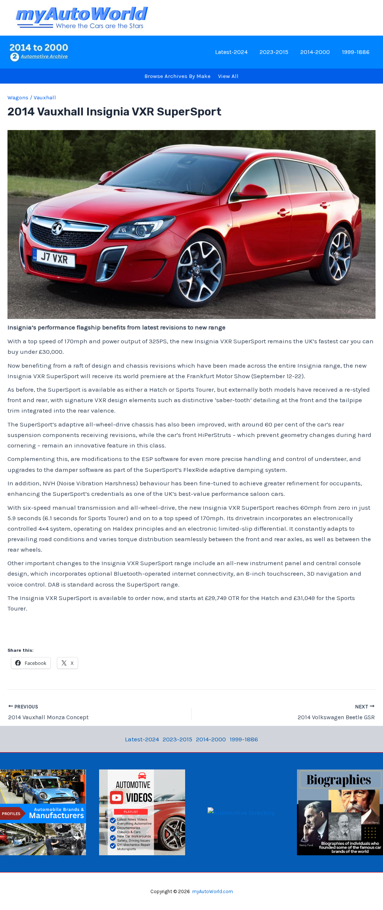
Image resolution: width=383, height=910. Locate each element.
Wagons (17, 97)
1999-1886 (356, 51)
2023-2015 (274, 51)
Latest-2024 (231, 51)
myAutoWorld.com (212, 891)
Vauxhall (45, 97)
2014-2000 (315, 51)
